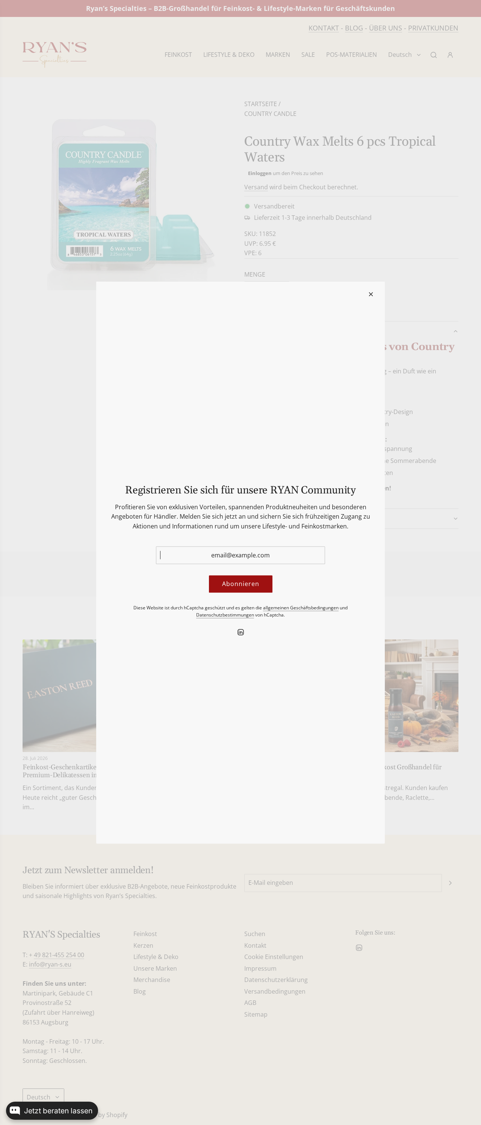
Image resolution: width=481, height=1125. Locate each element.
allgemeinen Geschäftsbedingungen (301, 607)
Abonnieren (240, 584)
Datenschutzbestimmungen (225, 615)
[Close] (371, 294)
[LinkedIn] (240, 632)
